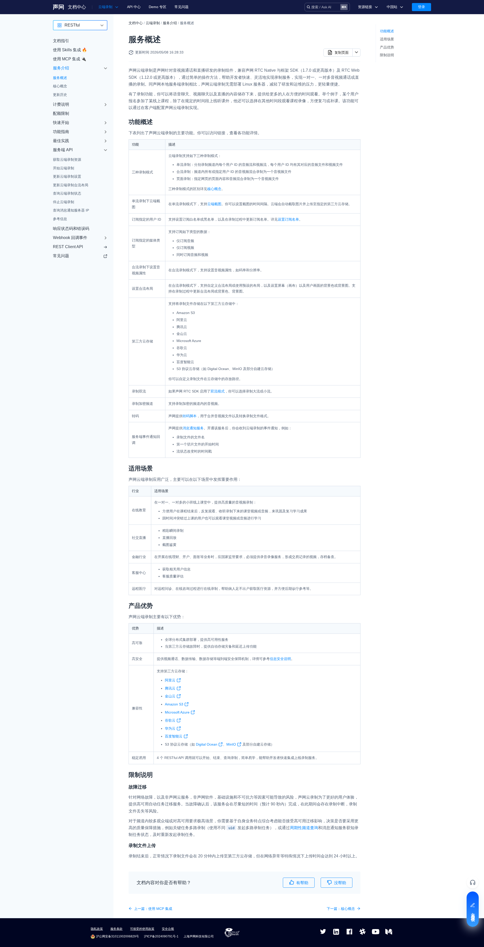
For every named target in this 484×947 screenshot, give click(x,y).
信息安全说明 (280, 659)
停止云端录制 (63, 202)
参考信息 (60, 219)
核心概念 (60, 86)
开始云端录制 (63, 168)
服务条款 (116, 929)
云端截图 (214, 204)
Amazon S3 (174, 704)
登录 (421, 7)
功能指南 (61, 132)
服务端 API (63, 150)
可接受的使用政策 (142, 929)
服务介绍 (61, 68)
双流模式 (217, 391)
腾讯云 (170, 688)
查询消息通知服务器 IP (71, 210)
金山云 (170, 696)
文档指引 (61, 41)
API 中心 (134, 7)
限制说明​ (387, 55)
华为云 (170, 728)
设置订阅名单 (288, 219)
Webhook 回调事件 (70, 238)
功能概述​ (387, 31)
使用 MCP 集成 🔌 (69, 59)
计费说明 (61, 104)
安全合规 (168, 929)
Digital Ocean (206, 744)
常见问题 (181, 7)
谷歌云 (170, 720)
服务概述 (60, 78)
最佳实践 (61, 141)
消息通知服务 (193, 428)
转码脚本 (190, 416)
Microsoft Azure (177, 712)
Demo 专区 (157, 7)
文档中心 (77, 7)
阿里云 (170, 680)
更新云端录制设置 (67, 177)
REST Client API (68, 247)
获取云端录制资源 (67, 160)
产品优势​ (387, 47)
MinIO (231, 744)
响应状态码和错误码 (71, 229)
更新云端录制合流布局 (70, 185)
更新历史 (60, 95)
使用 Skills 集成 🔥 (70, 50)
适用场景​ (387, 39)
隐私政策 (97, 929)
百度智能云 (174, 736)
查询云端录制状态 (67, 194)
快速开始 (61, 123)
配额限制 (61, 114)
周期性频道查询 (304, 828)
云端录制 (153, 23)
